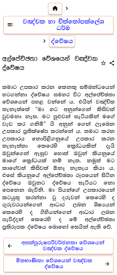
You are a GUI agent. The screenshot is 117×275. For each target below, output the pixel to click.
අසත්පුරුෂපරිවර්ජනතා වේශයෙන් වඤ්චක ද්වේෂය (55, 246)
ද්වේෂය (62, 41)
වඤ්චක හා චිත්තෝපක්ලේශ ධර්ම (55, 25)
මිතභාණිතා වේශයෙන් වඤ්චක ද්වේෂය (63, 264)
